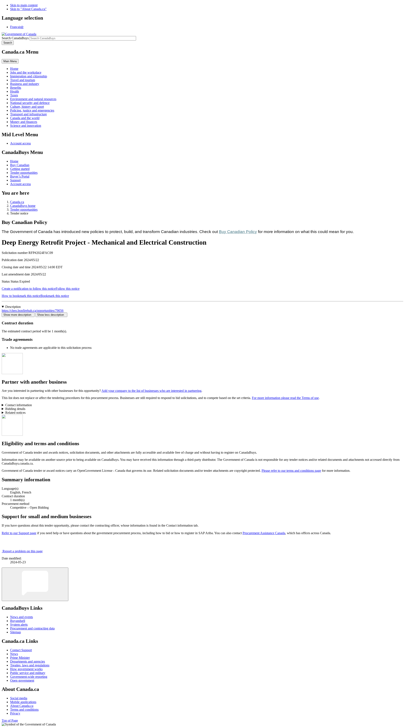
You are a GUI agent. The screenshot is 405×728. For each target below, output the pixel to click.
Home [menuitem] (14, 68)
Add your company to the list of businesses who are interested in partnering (151, 390)
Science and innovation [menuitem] (25, 125)
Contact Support (21, 650)
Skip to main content (24, 5)
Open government (22, 680)
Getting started (20, 169)
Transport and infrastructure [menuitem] (28, 114)
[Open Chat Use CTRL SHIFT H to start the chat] (35, 584)
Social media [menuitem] (18, 698)
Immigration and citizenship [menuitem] (28, 76)
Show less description (51, 314)
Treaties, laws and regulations (29, 665)
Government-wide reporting (28, 676)
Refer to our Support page (19, 533)
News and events (21, 617)
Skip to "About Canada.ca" (28, 9)
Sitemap (15, 632)
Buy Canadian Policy (238, 231)
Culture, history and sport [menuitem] (27, 106)
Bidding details (15, 409)
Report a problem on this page (23, 551)
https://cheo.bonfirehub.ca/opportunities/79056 (32, 310)
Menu (10, 61)
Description (13, 307)
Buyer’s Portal (19, 176)
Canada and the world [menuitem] (24, 118)
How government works (26, 669)
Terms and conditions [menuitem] (24, 709)
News (14, 654)
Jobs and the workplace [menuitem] (25, 72)
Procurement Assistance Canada (264, 533)
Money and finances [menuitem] (23, 122)
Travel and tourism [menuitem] (22, 80)
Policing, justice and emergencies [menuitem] (32, 110)
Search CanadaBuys (15, 38)
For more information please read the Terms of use (285, 398)
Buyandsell (17, 621)
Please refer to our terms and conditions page (291, 470)
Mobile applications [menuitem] (23, 702)
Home (14, 161)
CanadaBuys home (22, 206)
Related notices (15, 412)
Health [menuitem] (14, 91)
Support (15, 180)
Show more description (18, 314)
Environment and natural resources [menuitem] (33, 99)
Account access (20, 143)
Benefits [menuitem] (15, 87)
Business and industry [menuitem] (24, 84)
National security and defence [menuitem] (30, 103)
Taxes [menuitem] (14, 95)
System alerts (19, 624)
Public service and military (27, 673)
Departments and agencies (27, 661)
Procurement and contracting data (32, 628)
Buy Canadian (19, 165)
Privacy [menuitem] (15, 713)
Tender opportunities (24, 172)
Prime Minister (20, 657)
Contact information (18, 405)
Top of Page (10, 720)
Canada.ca (17, 202)
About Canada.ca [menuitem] (21, 706)
